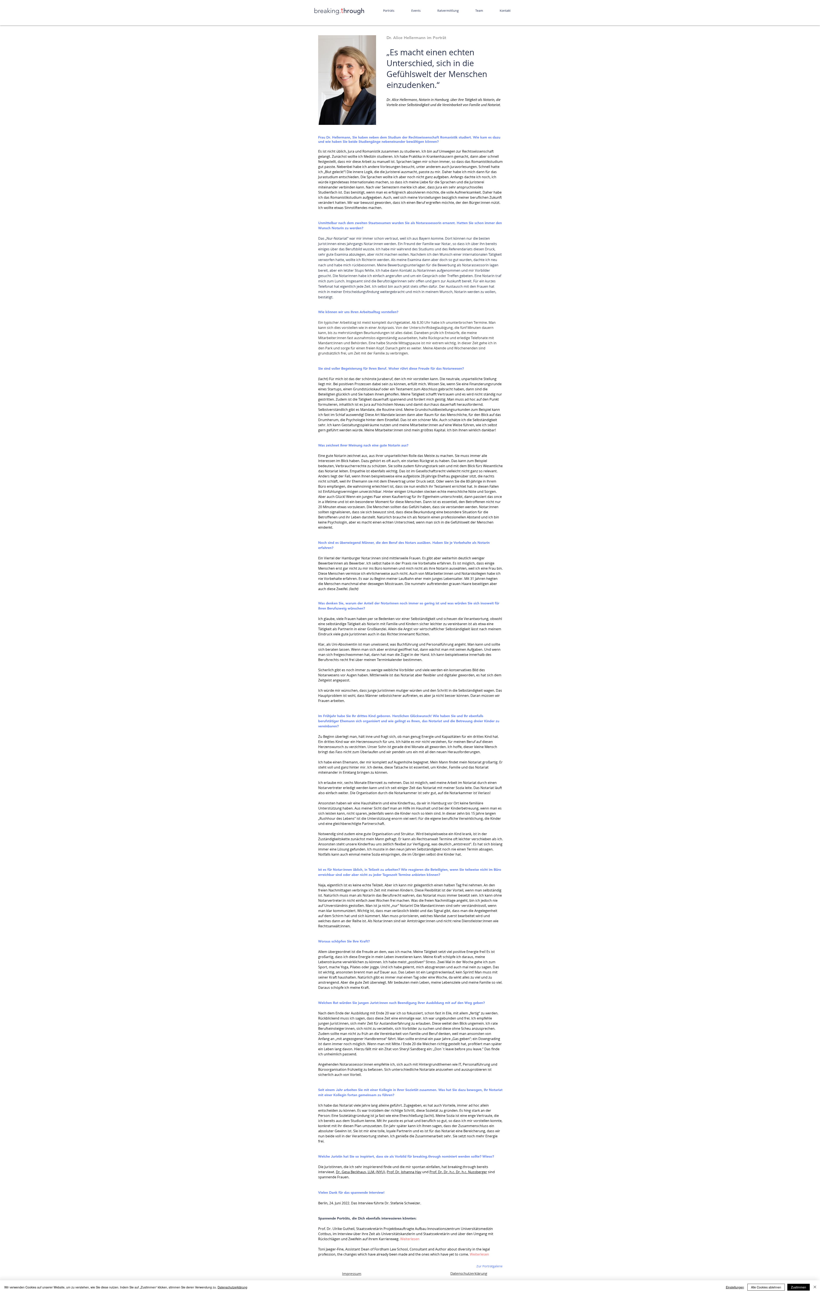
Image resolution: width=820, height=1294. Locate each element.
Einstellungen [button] (735, 1287)
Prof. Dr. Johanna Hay (404, 1172)
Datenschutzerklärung (468, 1273)
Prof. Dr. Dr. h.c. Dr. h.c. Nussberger (458, 1172)
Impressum (351, 1273)
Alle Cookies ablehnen (766, 1287)
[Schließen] (814, 1287)
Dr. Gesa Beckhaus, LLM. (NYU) (360, 1172)
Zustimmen (798, 1287)
